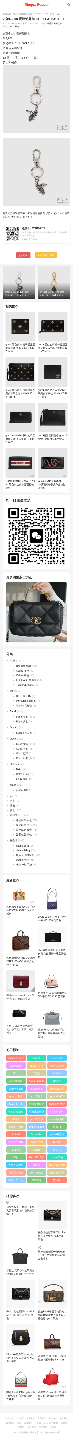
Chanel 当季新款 (25, 855)
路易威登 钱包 (24, 834)
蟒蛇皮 (16, 1119)
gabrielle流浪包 (57, 1134)
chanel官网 (57, 1157)
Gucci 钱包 (49, 13)
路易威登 (15, 815)
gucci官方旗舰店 (36, 1119)
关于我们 (64, 1418)
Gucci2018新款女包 (36, 1157)
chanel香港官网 (56, 1119)
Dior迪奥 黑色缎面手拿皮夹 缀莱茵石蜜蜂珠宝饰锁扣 (52, 953)
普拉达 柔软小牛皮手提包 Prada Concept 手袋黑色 (20, 1271)
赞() (23, 255)
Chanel (57, 1081)
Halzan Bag (22, 774)
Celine (13, 660)
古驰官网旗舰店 (36, 1104)
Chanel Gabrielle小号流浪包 (36, 1165)
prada (13, 784)
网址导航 (43, 1426)
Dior (12, 690)
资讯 (12, 810)
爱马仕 (16, 1157)
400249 (57, 1073)
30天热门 (9, 1418)
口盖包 (36, 1073)
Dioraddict (36, 1134)
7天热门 (20, 1418)
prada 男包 (22, 790)
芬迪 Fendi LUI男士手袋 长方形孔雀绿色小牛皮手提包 (51, 1033)
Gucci (38, 13)
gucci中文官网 (36, 1066)
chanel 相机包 (36, 1081)
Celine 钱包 (22, 675)
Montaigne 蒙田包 (26, 700)
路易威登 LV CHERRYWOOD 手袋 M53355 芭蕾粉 (52, 994)
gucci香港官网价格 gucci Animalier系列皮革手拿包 (53, 437)
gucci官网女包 (36, 1096)
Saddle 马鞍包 (24, 705)
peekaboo (16, 1065)
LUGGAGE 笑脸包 (26, 680)
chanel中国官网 (16, 1127)
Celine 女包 (22, 670)
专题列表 (31, 1418)
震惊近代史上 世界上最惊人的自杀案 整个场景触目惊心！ (20, 1210)
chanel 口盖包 (16, 1058)
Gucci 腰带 (22, 753)
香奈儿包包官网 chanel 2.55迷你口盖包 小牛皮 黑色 (20, 1314)
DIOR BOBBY (23, 696)
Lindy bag (21, 778)
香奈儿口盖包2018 (56, 1066)
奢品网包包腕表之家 (22, 13)
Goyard (14, 727)
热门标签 (32, 1426)
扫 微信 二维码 (45, 255)
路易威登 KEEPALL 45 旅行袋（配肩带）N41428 (52, 1357)
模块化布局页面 (50, 1422)
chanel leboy (23, 850)
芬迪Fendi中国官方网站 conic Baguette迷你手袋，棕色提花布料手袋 (52, 1315)
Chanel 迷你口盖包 (57, 1112)
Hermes (14, 764)
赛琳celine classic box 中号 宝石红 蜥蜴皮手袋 (20, 996)
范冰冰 (57, 1180)
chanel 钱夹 (22, 860)
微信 (19, 1422)
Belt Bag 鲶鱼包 (25, 666)
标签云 (38, 1422)
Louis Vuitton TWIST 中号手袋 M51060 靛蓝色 (52, 918)
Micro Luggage (16, 1073)
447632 (57, 1142)
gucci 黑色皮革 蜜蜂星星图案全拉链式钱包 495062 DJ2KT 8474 (53, 348)
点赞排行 (21, 1426)
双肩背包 (36, 1180)
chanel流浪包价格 (16, 1112)
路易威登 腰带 (24, 829)
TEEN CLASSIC (25, 684)
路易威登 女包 (24, 820)
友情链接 (10, 1422)
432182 (16, 1149)
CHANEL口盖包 (56, 1089)
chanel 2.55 (22, 845)
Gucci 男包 (22, 748)
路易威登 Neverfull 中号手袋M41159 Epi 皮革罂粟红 (52, 1395)
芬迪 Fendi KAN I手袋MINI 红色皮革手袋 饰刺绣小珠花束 (20, 1395)
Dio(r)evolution (57, 1165)
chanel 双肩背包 (57, 1104)
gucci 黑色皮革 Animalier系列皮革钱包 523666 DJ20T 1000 (52, 393)
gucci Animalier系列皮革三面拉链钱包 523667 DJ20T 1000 (20, 438)
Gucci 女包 (22, 744)
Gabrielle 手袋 (24, 864)
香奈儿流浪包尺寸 (36, 1112)
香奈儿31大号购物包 (16, 1180)
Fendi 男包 (22, 721)
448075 (57, 1126)
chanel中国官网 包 (16, 1142)
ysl (11, 796)
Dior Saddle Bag (36, 1173)
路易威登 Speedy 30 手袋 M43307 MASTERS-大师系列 (20, 910)
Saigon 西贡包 (24, 732)
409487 (16, 1134)
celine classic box (36, 1127)
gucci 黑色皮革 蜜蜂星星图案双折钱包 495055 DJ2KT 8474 (20, 348)
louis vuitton (16, 1088)
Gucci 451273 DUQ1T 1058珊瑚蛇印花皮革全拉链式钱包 (52, 484)
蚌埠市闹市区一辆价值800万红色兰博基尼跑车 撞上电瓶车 (52, 1255)
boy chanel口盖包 (57, 1058)
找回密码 (28, 1422)
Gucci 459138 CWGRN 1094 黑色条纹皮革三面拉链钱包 (20, 484)
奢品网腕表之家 (54, 23)
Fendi (13, 711)
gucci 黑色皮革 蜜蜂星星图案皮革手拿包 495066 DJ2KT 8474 (20, 393)
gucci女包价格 (16, 1096)
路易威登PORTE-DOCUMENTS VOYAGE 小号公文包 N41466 (20, 961)
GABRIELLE (16, 1104)
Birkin (19, 769)
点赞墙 (64, 1422)
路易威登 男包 (24, 825)
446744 (57, 1149)
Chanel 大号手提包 (36, 1142)
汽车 (12, 800)
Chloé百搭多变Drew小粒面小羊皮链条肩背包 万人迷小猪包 (20, 1357)
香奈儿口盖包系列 (16, 1173)
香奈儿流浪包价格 (16, 1165)
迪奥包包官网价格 (56, 1173)
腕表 (12, 805)
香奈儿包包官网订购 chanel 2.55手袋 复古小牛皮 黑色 (52, 1235)
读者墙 (53, 1426)
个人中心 (53, 1418)
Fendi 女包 (22, 716)
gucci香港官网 (57, 1096)
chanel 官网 (16, 1081)
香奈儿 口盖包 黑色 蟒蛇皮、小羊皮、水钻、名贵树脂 (20, 1029)
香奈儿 (13, 840)
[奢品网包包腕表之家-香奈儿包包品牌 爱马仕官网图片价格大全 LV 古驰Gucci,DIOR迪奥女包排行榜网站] (36, 4)
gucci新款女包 (36, 1089)
